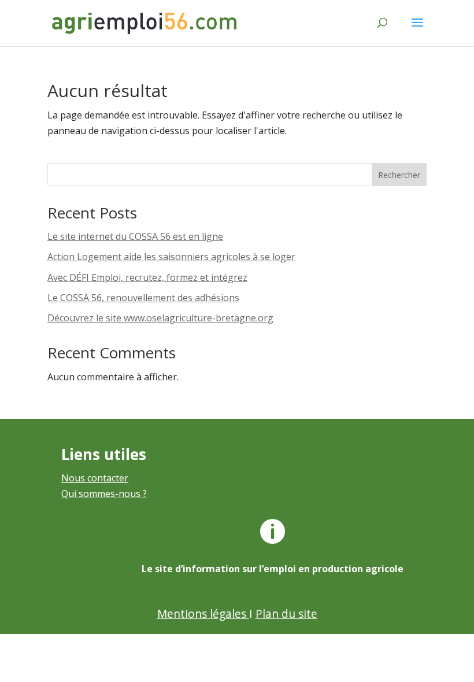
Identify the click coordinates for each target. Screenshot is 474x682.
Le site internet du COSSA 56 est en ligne (135, 236)
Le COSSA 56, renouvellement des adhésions (143, 297)
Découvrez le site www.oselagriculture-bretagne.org (160, 318)
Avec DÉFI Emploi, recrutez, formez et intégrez (147, 277)
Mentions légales (203, 613)
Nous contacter (94, 478)
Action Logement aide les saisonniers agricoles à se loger (171, 256)
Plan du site (286, 613)
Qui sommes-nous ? (104, 493)
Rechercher (399, 174)
